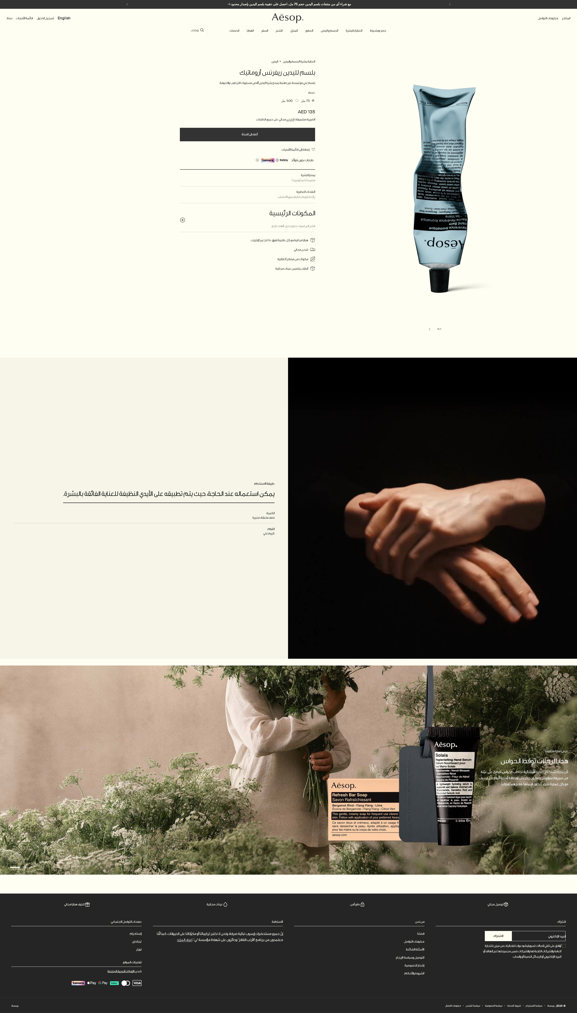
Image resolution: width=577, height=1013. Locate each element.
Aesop (551, 1006)
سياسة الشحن (473, 1005)
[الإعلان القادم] (127, 4)
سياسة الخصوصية (494, 1005)
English (64, 18)
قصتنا (420, 933)
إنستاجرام (136, 933)
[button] (378, 31)
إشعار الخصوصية (414, 965)
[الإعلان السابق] (450, 4)
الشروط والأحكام (414, 973)
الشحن (290, 119)
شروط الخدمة (514, 1005)
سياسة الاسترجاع (534, 1005)
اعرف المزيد (184, 940)
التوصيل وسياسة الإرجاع (410, 957)
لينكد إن (137, 941)
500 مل (287, 101)
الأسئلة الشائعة (415, 949)
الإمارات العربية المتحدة (121, 971)
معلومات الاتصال (453, 1005)
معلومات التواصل (414, 941)
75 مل (305, 101)
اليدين (274, 61)
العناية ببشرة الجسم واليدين (299, 61)
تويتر (139, 949)
